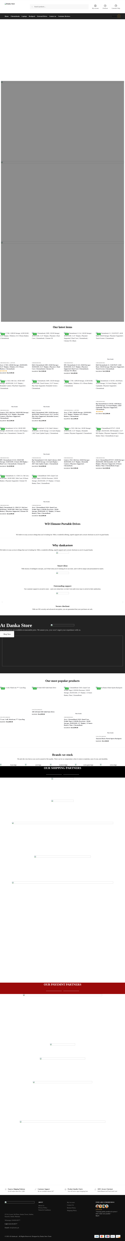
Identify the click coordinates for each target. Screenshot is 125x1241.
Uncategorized (5, 717)
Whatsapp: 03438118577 (12, 1220)
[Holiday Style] (62, 201)
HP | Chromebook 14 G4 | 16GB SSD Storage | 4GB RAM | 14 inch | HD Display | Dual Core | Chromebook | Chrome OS (14, 462)
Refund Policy (71, 1208)
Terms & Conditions (44, 1210)
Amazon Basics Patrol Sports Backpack (108, 738)
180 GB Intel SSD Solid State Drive (43, 712)
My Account (71, 1202)
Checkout (105, 8)
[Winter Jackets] (62, 281)
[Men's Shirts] (62, 121)
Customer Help (116, 8)
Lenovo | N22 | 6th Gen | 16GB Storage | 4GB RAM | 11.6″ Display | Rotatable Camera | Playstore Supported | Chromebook (77, 463)
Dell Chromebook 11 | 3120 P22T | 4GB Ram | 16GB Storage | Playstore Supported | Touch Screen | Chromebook (110, 367)
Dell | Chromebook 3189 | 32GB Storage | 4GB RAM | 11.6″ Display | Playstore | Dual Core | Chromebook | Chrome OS (46, 367)
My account (95, 8)
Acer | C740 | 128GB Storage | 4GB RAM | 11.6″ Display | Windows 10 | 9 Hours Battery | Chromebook (13, 367)
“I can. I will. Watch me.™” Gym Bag (12, 719)
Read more (110, 375)
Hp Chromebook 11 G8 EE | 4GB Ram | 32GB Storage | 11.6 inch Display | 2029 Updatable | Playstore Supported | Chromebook (109, 406)
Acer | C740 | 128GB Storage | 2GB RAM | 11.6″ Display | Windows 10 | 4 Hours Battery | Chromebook (77, 414)
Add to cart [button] (14, 377)
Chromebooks (4, 362)
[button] (116, 16)
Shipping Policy (72, 1210)
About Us (41, 1205)
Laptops (12, 362)
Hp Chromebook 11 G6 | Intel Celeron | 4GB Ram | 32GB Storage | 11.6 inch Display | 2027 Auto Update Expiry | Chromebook (46, 462)
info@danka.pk (12, 1227)
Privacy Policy (42, 1208)
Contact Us (70, 1205)
